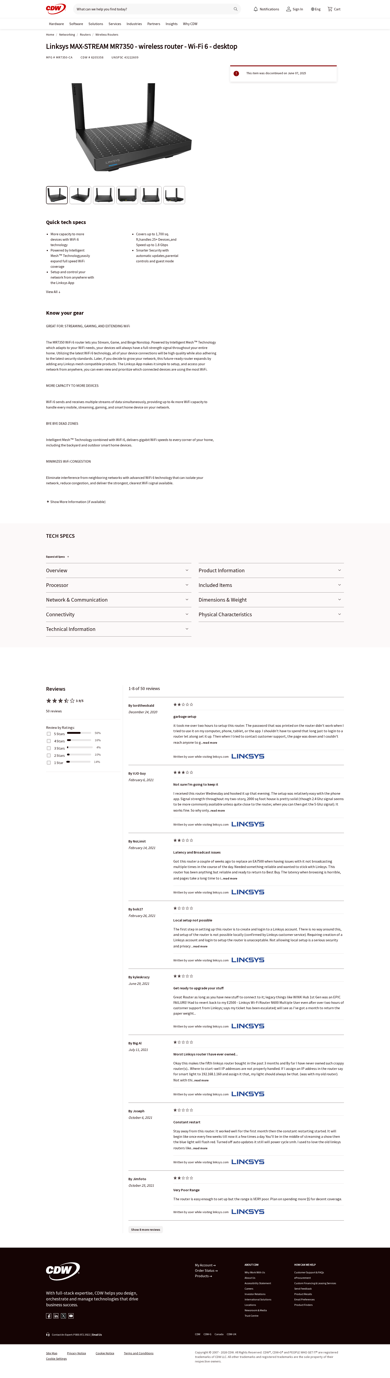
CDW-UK (231, 1334)
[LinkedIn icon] (56, 1316)
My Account (204, 1265)
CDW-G (207, 1334)
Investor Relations (255, 1294)
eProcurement (302, 1277)
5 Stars (59, 734)
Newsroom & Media (256, 1310)
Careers (249, 1288)
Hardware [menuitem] (56, 23)
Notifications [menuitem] (269, 9)
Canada (219, 1334)
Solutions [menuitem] (95, 23)
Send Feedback (303, 1288)
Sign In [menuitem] (298, 9)
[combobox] (150, 9)
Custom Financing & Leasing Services (315, 1283)
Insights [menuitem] (172, 23)
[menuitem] (255, 9)
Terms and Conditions (138, 1353)
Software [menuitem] (76, 23)
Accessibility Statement (258, 1283)
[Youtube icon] (71, 1316)
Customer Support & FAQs (309, 1272)
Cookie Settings (56, 1359)
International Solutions (258, 1299)
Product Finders (303, 1304)
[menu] (266, 9)
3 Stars (59, 748)
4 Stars (59, 741)
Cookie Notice (105, 1353)
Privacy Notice (76, 1353)
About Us (250, 1277)
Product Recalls (303, 1294)
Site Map (51, 1353)
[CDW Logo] (56, 9)
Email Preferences (304, 1299)
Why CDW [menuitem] (190, 23)
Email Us (97, 1334)
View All (52, 291)
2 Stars (59, 755)
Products (202, 1276)
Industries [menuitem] (134, 23)
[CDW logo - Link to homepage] (56, 9)
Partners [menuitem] (153, 23)
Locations (250, 1304)
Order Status (205, 1270)
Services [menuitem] (115, 23)
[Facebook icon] (48, 1316)
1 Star (58, 762)
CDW (197, 1334)
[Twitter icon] (63, 1316)
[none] (56, 23)
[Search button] (235, 9)
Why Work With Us (255, 1272)
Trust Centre (251, 1315)
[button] (334, 9)
